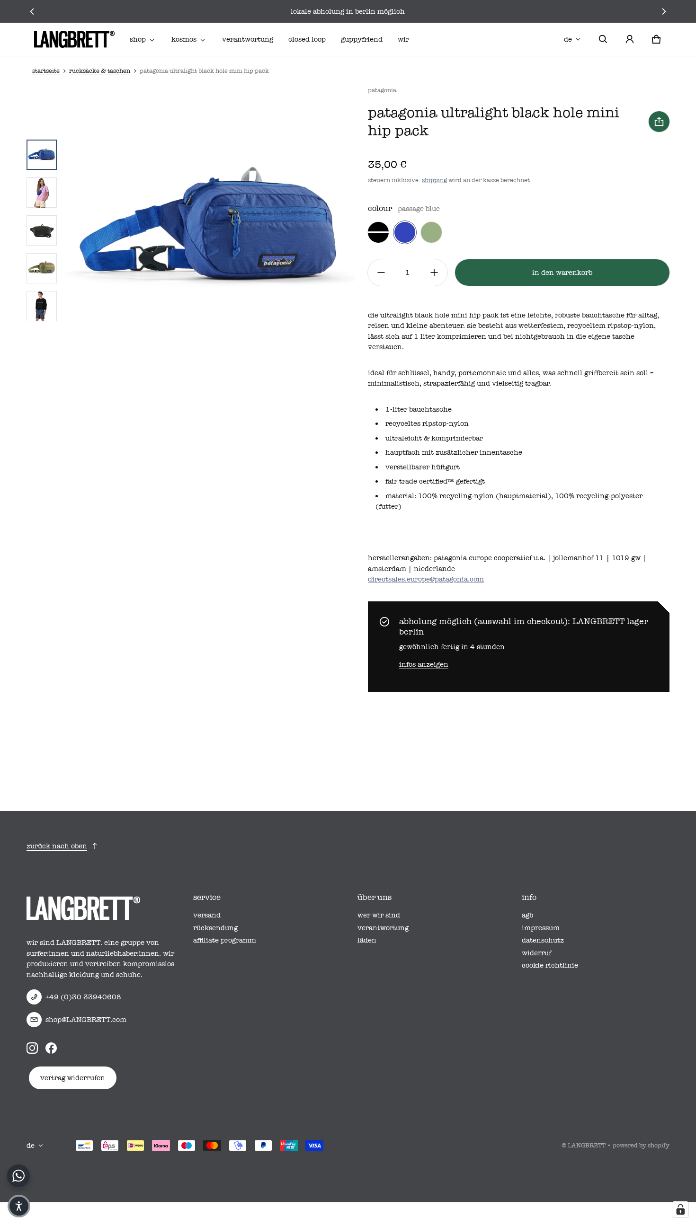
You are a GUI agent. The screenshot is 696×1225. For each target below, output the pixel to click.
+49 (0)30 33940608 (83, 997)
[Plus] (434, 272)
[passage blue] (404, 232)
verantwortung (247, 39)
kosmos (183, 39)
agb (527, 915)
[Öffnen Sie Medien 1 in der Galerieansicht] (42, 155)
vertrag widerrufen (72, 1078)
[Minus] (381, 272)
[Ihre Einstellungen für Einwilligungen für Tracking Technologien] (680, 1209)
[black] (378, 232)
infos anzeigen (423, 664)
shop (138, 39)
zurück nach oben (57, 846)
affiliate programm (224, 940)
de (568, 39)
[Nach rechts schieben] (664, 11)
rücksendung (215, 928)
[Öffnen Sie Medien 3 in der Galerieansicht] (42, 192)
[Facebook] (51, 1048)
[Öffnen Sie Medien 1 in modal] (209, 230)
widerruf (536, 953)
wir (403, 39)
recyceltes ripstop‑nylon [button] (427, 423)
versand (207, 915)
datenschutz (543, 940)
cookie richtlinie (550, 965)
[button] (603, 39)
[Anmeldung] (629, 39)
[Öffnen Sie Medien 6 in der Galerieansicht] (42, 306)
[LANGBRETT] (74, 39)
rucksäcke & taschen (99, 70)
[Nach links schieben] (32, 11)
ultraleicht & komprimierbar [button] (434, 438)
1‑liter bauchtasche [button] (418, 409)
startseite (46, 70)
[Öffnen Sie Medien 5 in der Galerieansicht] (42, 268)
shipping (434, 180)
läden (366, 940)
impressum (541, 928)
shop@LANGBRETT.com (85, 1019)
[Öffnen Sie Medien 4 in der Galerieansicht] (42, 230)
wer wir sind (378, 915)
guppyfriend (362, 39)
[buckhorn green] (431, 232)
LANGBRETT (587, 1145)
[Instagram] (32, 1048)
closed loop (307, 39)
